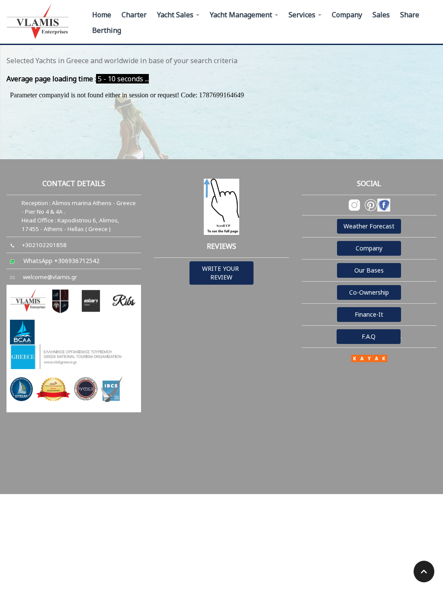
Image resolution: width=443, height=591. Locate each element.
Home (101, 14)
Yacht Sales (176, 14)
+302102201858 (44, 245)
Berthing (106, 30)
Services (303, 14)
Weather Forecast (369, 226)
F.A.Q (369, 336)
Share (409, 14)
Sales (381, 14)
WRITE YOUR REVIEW (221, 272)
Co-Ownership (369, 292)
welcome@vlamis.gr (50, 277)
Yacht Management (242, 14)
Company (347, 14)
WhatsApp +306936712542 (61, 261)
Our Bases (369, 270)
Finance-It (369, 314)
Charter (134, 14)
